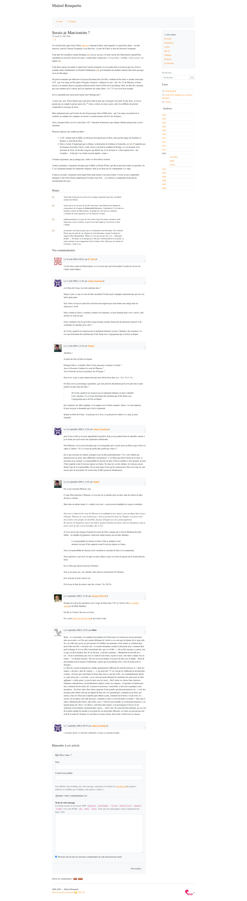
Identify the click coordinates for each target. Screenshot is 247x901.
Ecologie (167, 38)
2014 (164, 145)
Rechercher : (167, 72)
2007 (164, 184)
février (172, 164)
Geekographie (170, 91)
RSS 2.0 (81, 892)
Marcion (85, 45)
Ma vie (167, 51)
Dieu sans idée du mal (82, 618)
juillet (172, 160)
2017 (164, 138)
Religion (72, 21)
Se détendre (169, 63)
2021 (164, 126)
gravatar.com (121, 786)
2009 (164, 176)
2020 (164, 130)
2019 (164, 134)
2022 (164, 122)
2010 (164, 172)
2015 (164, 141)
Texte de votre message (65, 802)
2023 (164, 118)
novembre (174, 156)
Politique (167, 55)
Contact (168, 101)
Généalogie (169, 42)
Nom (57, 762)
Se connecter (68, 892)
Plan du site (56, 892)
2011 (164, 169)
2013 (164, 149)
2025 (164, 115)
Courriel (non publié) (63, 773)
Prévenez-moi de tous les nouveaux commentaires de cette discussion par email (90, 856)
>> (192, 77)
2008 (164, 180)
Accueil (59, 21)
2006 (164, 188)
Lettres (167, 46)
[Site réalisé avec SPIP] (190, 892)
